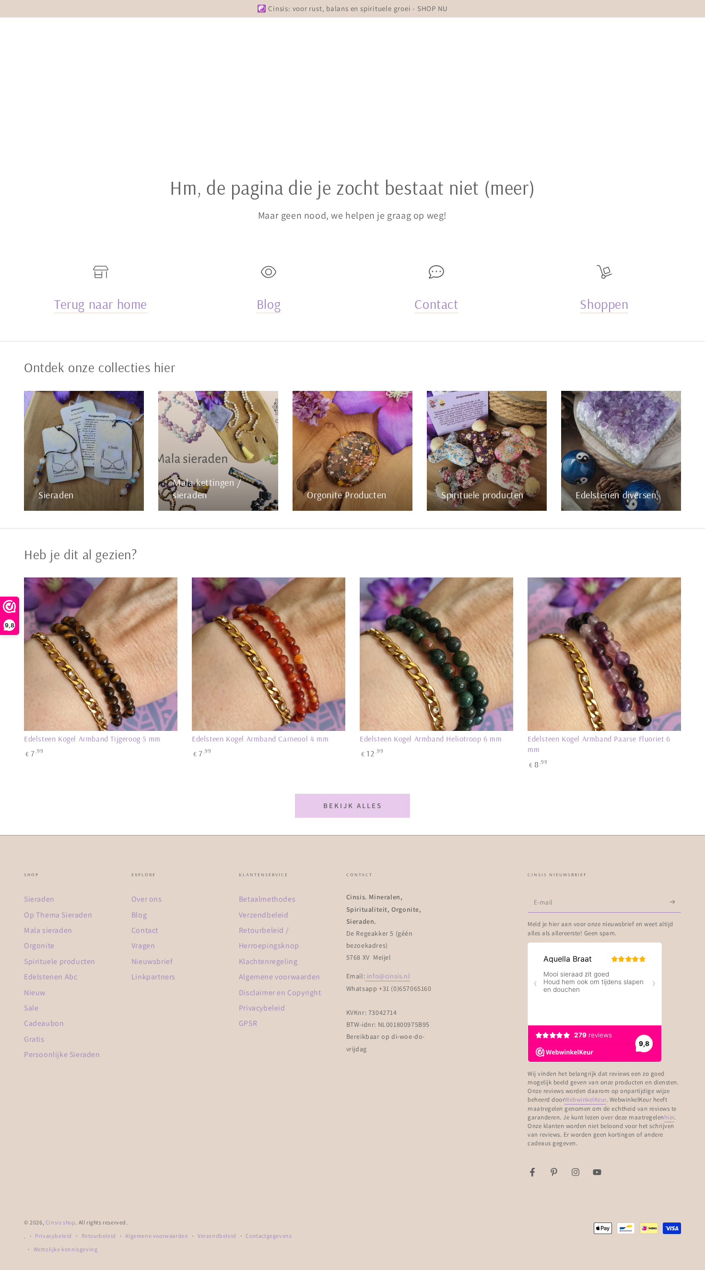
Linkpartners (153, 977)
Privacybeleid (262, 1008)
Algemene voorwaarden (279, 977)
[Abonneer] (675, 901)
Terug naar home (100, 303)
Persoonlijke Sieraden (62, 1054)
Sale (31, 1008)
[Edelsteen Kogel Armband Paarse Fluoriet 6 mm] (604, 654)
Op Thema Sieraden (58, 915)
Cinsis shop (61, 1222)
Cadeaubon (44, 1023)
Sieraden (39, 899)
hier (669, 1117)
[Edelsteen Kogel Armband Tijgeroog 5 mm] (100, 654)
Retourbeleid (99, 1235)
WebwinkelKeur (585, 1099)
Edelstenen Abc (50, 977)
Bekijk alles (352, 805)
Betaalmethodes (267, 899)
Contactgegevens (269, 1235)
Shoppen (604, 303)
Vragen (143, 946)
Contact (436, 303)
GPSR (248, 1023)
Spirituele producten (59, 961)
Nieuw (35, 993)
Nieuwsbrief (152, 961)
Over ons (146, 899)
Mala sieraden (48, 930)
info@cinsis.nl (387, 976)
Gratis (34, 1039)
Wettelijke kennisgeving (66, 1249)
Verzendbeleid (264, 915)
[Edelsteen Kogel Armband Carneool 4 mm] (268, 654)
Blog (269, 303)
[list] (352, 294)
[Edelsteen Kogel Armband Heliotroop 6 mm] (436, 654)
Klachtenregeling (268, 961)
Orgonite (39, 946)
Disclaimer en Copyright (280, 993)
